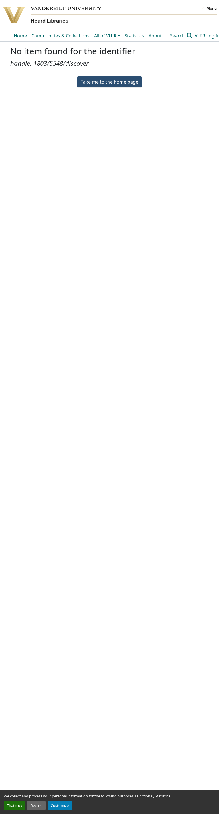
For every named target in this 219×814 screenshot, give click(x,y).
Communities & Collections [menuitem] (60, 36)
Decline (36, 805)
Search (178, 36)
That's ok (14, 805)
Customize (60, 805)
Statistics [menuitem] (134, 36)
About (155, 36)
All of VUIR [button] (105, 36)
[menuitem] (107, 35)
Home (20, 36)
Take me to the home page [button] (109, 82)
